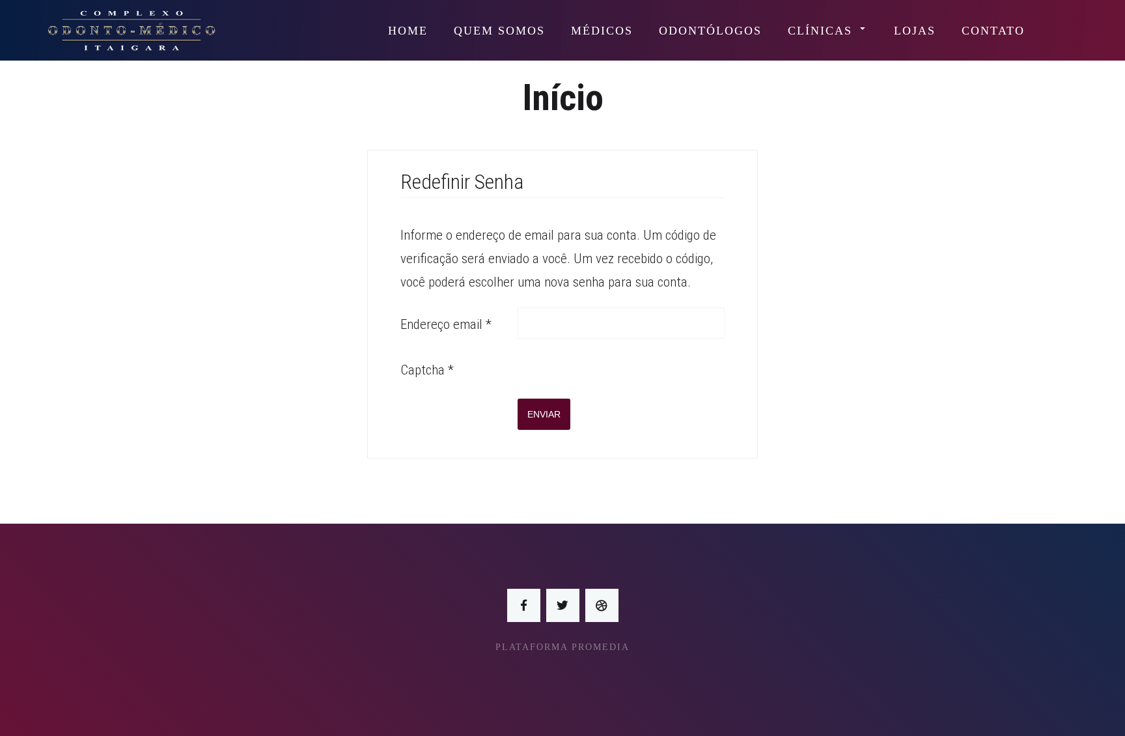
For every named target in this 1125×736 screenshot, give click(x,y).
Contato (993, 30)
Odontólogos (710, 30)
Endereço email (446, 324)
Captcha (427, 370)
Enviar (544, 414)
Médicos (602, 30)
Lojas (915, 30)
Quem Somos (499, 30)
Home (408, 30)
